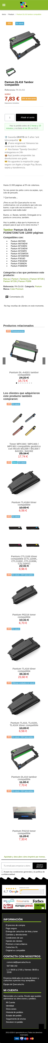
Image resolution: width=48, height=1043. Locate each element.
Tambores (24, 279)
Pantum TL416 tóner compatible (24, 669)
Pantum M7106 (37, 279)
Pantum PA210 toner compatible (24, 832)
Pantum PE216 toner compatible (24, 615)
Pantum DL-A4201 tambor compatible (24, 373)
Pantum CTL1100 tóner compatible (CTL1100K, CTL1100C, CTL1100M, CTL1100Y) (24, 560)
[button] (3, 5)
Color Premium (16, 289)
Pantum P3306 (24, 281)
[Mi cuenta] (39, 5)
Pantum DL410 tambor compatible (24, 778)
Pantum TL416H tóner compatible (24, 503)
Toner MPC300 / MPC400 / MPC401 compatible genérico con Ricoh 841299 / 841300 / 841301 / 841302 (24, 447)
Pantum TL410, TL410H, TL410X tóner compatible (24, 724)
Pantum (15, 279)
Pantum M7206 (10, 281)
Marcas (6, 279)
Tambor (8, 229)
